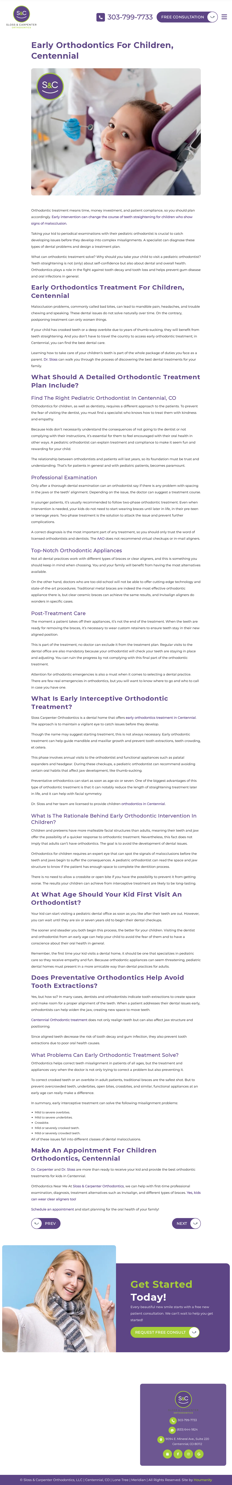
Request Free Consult (160, 1332)
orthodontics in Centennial (143, 804)
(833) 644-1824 (187, 1429)
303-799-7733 (187, 1420)
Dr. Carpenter (42, 1170)
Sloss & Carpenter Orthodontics (98, 1186)
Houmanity (203, 1480)
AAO (101, 539)
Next (182, 1223)
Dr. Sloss (50, 359)
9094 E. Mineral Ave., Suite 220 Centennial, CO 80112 (187, 1441)
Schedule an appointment (52, 1209)
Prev (50, 1223)
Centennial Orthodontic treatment (59, 1020)
